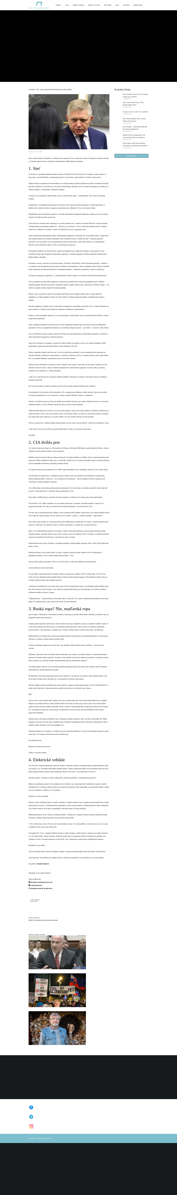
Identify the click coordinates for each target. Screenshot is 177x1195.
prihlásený (38, 920)
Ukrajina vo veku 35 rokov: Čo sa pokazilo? (135, 112)
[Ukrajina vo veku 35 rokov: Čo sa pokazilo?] (118, 113)
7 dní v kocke (35, 899)
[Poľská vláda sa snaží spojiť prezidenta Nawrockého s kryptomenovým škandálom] (118, 145)
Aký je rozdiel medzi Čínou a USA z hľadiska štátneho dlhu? (133, 104)
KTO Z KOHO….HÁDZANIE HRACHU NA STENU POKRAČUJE (135, 128)
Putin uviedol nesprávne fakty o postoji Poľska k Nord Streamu (134, 120)
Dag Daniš (34, 901)
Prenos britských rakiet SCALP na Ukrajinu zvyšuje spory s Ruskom (135, 96)
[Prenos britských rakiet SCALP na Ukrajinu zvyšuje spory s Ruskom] (118, 96)
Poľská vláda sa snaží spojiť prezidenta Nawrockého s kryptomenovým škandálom (135, 144)
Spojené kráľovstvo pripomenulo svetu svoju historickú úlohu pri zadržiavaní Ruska (134, 136)
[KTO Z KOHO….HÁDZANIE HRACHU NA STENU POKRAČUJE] (118, 129)
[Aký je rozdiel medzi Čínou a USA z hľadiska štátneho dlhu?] (118, 104)
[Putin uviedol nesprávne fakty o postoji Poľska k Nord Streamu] (118, 120)
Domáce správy (34, 36)
